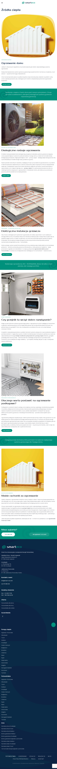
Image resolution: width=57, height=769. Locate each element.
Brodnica (3, 650)
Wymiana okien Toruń (7, 746)
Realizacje (41, 756)
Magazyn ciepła (7, 345)
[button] (2, 3)
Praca (33, 759)
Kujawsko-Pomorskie (7, 632)
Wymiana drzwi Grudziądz (8, 726)
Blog (49, 756)
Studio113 (42, 763)
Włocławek (4, 635)
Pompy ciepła (6, 175)
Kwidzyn (3, 640)
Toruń (3, 638)
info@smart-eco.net (40, 534)
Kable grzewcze (7, 430)
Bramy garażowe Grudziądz (8, 736)
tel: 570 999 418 (5, 584)
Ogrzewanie (22, 756)
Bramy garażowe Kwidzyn (8, 734)
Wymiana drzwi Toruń (7, 729)
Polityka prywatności (20, 759)
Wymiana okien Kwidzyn (7, 741)
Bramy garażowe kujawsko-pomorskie (11, 739)
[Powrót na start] (28, 3)
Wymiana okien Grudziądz (8, 744)
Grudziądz (4, 643)
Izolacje (32, 756)
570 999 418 (8, 534)
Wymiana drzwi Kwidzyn (7, 731)
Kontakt (41, 759)
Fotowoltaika (11, 756)
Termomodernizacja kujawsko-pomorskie (12, 749)
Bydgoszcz (4, 648)
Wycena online (6, 84)
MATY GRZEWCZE (7, 254)
